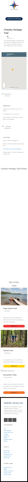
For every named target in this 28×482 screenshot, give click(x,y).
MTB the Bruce (8, 467)
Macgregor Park (8, 454)
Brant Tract (7, 452)
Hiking (5, 437)
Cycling (6, 434)
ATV (5, 428)
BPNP (5, 469)
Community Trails (8, 432)
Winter (5, 441)
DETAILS (14, 326)
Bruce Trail (6, 450)
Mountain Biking (8, 439)
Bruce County (7, 474)
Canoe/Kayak (7, 430)
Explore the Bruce (8, 471)
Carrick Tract (7, 456)
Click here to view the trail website (12, 149)
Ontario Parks (7, 472)
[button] (14, 22)
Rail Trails (6, 457)
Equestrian (6, 435)
